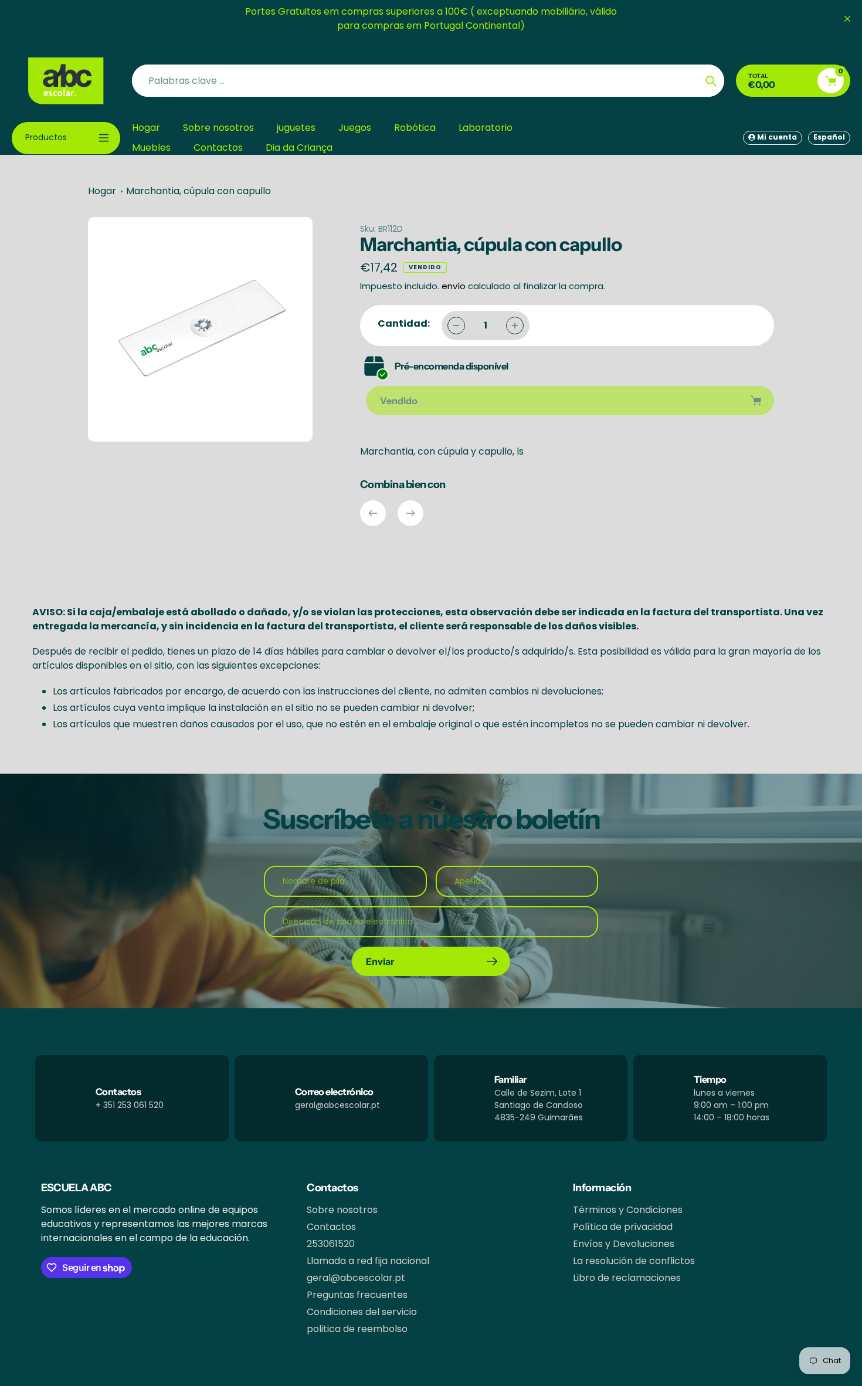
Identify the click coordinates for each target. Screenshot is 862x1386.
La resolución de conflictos (634, 1261)
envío (455, 286)
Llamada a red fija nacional (368, 1261)
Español (829, 137)
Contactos (331, 1226)
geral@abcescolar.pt (356, 1278)
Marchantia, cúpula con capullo (198, 191)
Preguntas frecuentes (357, 1295)
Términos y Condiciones (628, 1209)
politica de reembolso (357, 1329)
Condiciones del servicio (362, 1312)
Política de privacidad (623, 1226)
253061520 (331, 1244)
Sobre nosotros (342, 1209)
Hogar (102, 191)
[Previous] (373, 513)
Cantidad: (404, 323)
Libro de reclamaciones (627, 1278)
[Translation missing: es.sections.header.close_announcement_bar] (847, 19)
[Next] (410, 513)
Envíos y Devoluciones (623, 1244)
